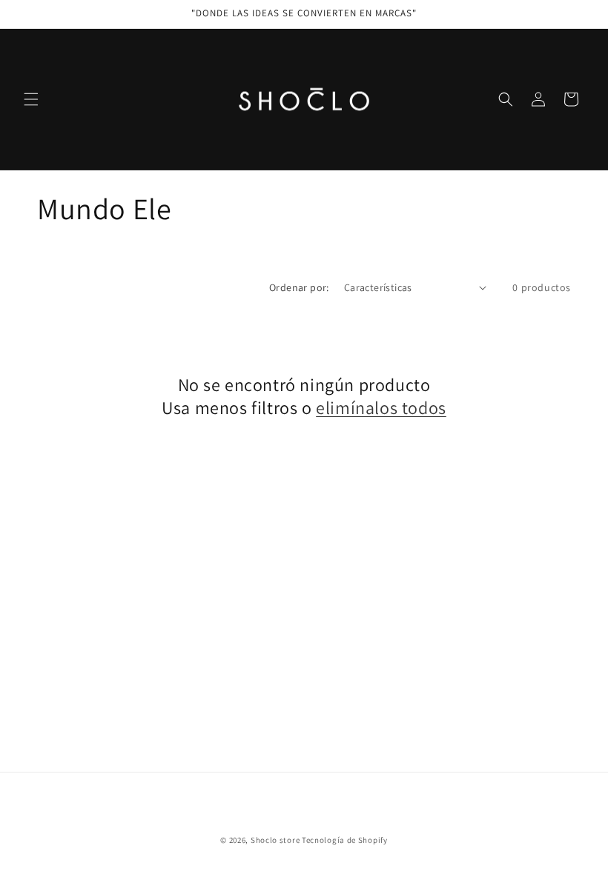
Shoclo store (275, 840)
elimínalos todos (381, 407)
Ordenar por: (299, 287)
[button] (31, 99)
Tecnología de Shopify (345, 840)
